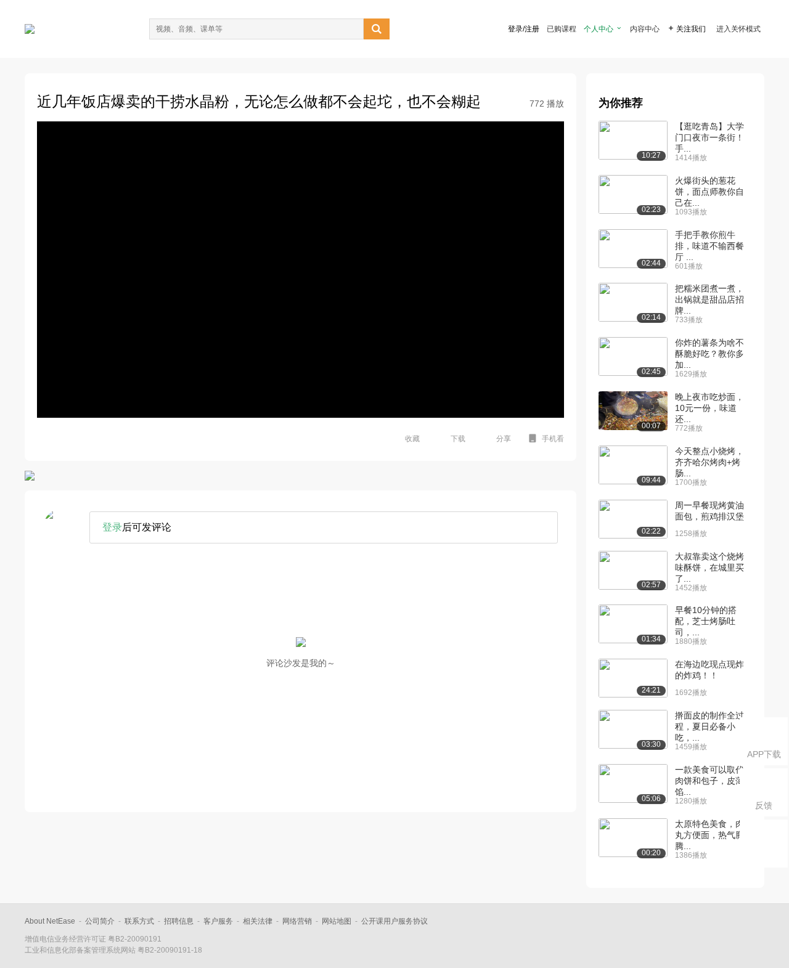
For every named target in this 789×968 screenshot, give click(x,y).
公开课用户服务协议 (394, 921)
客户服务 (218, 921)
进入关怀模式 (738, 29)
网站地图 (336, 921)
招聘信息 (179, 921)
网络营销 (297, 921)
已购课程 (561, 29)
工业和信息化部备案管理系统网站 (80, 950)
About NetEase (50, 921)
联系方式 (139, 921)
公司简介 (100, 921)
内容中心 (645, 29)
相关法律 (257, 921)
